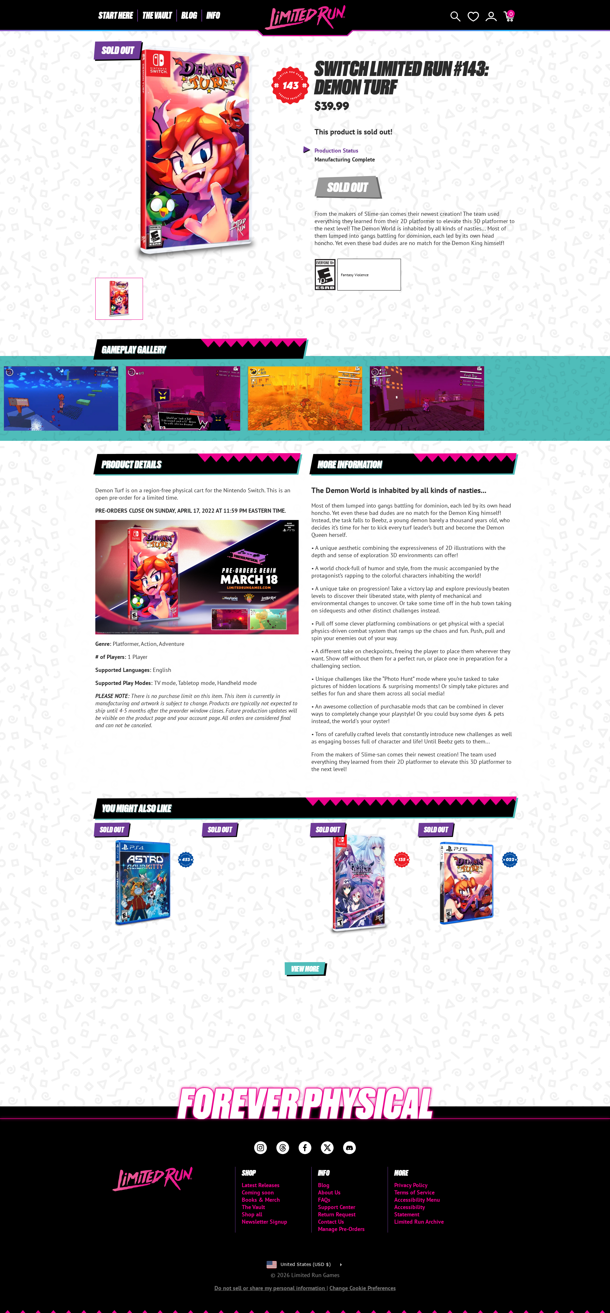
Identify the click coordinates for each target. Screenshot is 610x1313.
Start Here (115, 15)
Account (491, 16)
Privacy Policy (411, 1185)
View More (305, 968)
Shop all (252, 1214)
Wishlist (473, 16)
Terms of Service (414, 1192)
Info (213, 15)
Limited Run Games (305, 17)
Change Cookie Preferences (362, 1288)
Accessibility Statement (409, 1210)
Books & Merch (261, 1199)
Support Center (336, 1207)
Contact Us (331, 1221)
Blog (189, 15)
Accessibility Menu (417, 1199)
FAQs (324, 1199)
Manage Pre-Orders (341, 1229)
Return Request (337, 1214)
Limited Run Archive (419, 1221)
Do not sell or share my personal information (270, 1288)
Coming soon (258, 1192)
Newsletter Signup (264, 1221)
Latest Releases (261, 1185)
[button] (105, 148)
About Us (329, 1192)
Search (455, 16)
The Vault (157, 15)
